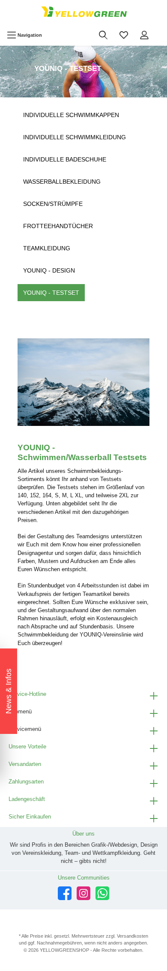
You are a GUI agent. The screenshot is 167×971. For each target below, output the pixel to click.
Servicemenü (25, 729)
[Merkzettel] (123, 35)
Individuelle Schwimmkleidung (74, 137)
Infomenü (20, 711)
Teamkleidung (46, 248)
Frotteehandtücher (58, 226)
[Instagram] (83, 893)
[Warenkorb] (160, 30)
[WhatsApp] (102, 893)
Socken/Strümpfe (53, 203)
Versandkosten (132, 936)
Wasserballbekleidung (62, 181)
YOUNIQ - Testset (51, 292)
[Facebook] (64, 893)
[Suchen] (103, 35)
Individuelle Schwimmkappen (71, 114)
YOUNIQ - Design (49, 270)
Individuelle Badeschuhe (64, 159)
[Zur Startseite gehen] (83, 12)
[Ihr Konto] (144, 35)
